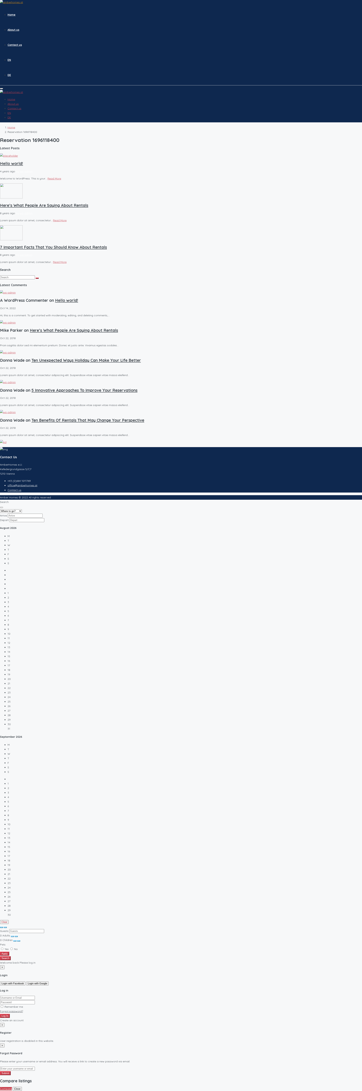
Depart (4, 520)
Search (5, 958)
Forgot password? (11, 1011)
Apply (5, 953)
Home (11, 14)
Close (17, 1088)
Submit (5, 1073)
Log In (5, 1015)
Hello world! (11, 163)
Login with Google (37, 983)
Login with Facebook (13, 983)
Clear (4, 922)
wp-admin (26, 171)
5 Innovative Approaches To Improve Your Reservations (84, 390)
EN (9, 60)
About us (13, 29)
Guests (4, 931)
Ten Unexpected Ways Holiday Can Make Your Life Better (86, 360)
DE (9, 75)
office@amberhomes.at (22, 485)
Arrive (3, 515)
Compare (6, 1088)
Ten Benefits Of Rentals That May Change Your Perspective (87, 420)
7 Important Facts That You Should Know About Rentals (53, 247)
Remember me (13, 1006)
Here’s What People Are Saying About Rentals (44, 205)
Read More (54, 178)
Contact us (15, 45)
